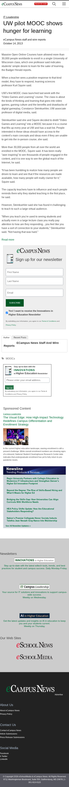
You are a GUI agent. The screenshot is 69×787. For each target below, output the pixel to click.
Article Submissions (8, 734)
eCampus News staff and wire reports (31, 344)
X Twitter (3, 756)
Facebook (4, 753)
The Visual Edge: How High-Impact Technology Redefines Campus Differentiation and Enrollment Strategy (33, 421)
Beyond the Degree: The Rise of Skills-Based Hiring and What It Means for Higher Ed (34, 491)
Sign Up (9, 388)
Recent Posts (20, 337)
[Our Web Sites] (34, 645)
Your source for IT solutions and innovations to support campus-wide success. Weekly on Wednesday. (34, 595)
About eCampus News (10, 710)
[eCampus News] (12, 4)
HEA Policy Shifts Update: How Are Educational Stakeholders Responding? (30, 510)
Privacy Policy (11, 325)
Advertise (59, 694)
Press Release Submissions (12, 737)
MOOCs (10, 358)
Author (6, 337)
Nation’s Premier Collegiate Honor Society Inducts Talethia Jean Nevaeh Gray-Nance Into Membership (32, 519)
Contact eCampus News (10, 730)
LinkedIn (4, 759)
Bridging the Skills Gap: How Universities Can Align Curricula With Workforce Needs (32, 500)
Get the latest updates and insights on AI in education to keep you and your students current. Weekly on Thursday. (34, 623)
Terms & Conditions (49, 321)
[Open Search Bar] (54, 4)
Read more (8, 239)
